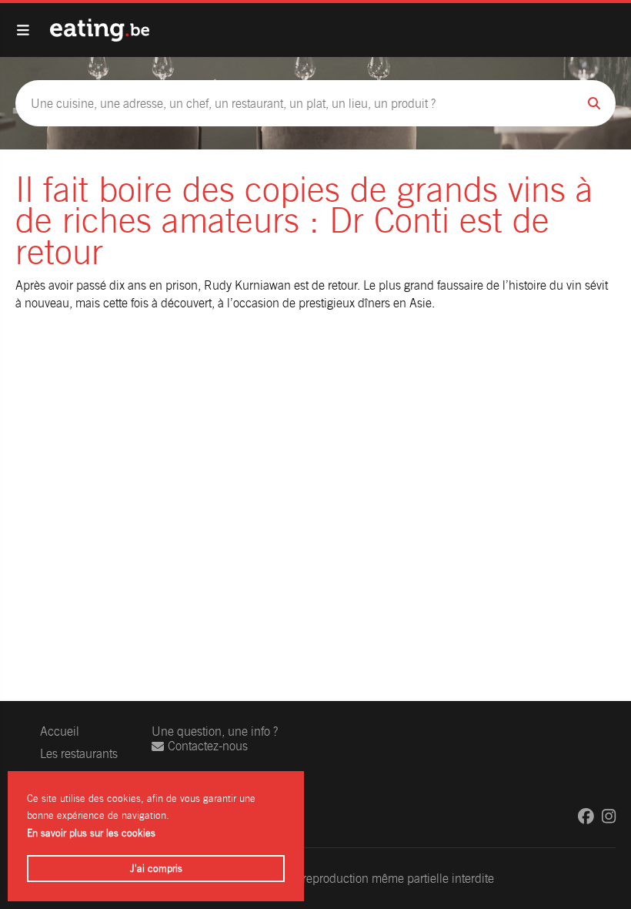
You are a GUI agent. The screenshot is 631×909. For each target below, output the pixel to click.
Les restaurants (79, 753)
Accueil (59, 731)
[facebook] (586, 816)
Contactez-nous (208, 746)
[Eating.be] (99, 30)
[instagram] (609, 816)
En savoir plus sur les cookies (91, 833)
